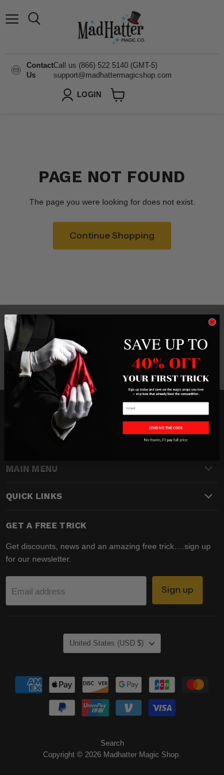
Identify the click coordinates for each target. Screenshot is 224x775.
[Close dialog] (212, 322)
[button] (166, 427)
